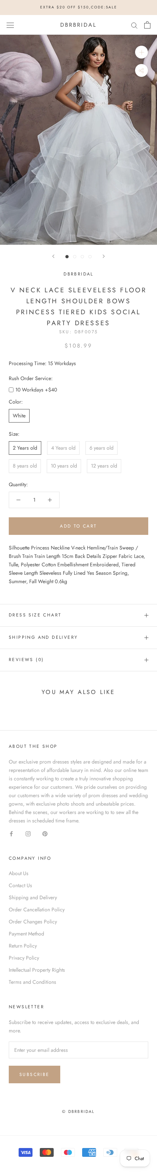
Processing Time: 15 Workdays (42, 363)
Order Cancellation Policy (37, 909)
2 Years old (25, 447)
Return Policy (23, 945)
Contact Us (20, 885)
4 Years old (63, 447)
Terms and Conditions (32, 982)
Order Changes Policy (33, 921)
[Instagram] (28, 833)
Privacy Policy (24, 957)
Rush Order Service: (31, 378)
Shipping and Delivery (43, 637)
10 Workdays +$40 (36, 389)
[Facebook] (11, 833)
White (19, 415)
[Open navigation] (10, 25)
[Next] (104, 256)
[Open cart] (147, 25)
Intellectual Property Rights (37, 970)
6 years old (101, 447)
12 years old (104, 465)
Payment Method (26, 933)
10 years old (64, 465)
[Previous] (53, 256)
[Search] (134, 25)
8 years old (25, 465)
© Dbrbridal (78, 1111)
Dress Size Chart (35, 615)
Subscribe (34, 1074)
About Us (18, 873)
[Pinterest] (44, 833)
